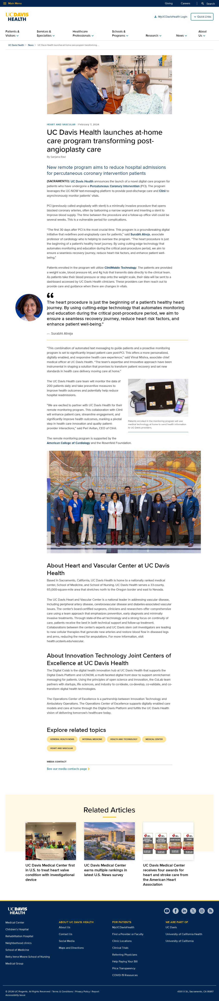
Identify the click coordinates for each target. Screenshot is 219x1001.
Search (208, 4)
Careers (185, 3)
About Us (64, 927)
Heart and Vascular (61, 124)
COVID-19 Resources (125, 975)
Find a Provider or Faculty (127, 934)
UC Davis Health (16, 45)
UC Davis (171, 927)
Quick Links (204, 17)
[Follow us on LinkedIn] (183, 911)
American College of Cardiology (68, 443)
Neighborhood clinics (18, 943)
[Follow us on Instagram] (200, 911)
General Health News (62, 739)
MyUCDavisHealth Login (170, 17)
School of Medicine (17, 950)
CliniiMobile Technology (120, 267)
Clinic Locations (122, 941)
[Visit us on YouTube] (167, 911)
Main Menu (12, 3)
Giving (169, 3)
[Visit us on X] (191, 911)
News (31, 45)
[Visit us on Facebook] (174, 911)
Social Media (66, 941)
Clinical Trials (120, 948)
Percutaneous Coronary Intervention (115, 186)
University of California (180, 941)
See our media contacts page (67, 769)
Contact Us (65, 934)
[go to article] (50, 841)
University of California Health (184, 934)
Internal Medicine (92, 739)
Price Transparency (123, 968)
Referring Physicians (124, 955)
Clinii (162, 191)
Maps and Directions (71, 948)
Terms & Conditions (62, 991)
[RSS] (209, 911)
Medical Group (14, 963)
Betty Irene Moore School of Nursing (27, 957)
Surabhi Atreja (140, 234)
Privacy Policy (82, 991)
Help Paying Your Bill (125, 961)
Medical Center (154, 739)
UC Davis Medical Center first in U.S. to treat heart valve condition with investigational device (50, 872)
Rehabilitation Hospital (19, 936)
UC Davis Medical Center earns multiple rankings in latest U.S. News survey (105, 869)
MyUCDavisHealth (123, 927)
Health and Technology (123, 739)
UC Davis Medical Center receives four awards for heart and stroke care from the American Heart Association (165, 874)
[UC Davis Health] (18, 17)
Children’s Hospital (17, 929)
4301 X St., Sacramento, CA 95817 (195, 991)
